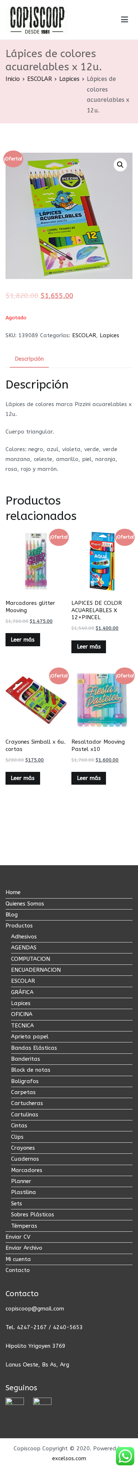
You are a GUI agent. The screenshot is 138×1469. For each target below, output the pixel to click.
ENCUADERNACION (36, 970)
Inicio (13, 78)
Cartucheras (27, 1103)
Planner (21, 1181)
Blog (12, 914)
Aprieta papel (30, 1036)
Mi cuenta (18, 1259)
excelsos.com (69, 1458)
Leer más (23, 639)
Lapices (69, 78)
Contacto (18, 1270)
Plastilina (23, 1192)
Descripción (29, 359)
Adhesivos (24, 936)
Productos (19, 925)
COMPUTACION (30, 959)
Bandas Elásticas (34, 1048)
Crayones (23, 1148)
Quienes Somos (25, 903)
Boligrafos (25, 1081)
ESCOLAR (39, 78)
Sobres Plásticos (32, 1214)
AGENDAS (23, 947)
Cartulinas (24, 1114)
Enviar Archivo (24, 1248)
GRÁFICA (22, 992)
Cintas (19, 1125)
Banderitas (25, 1059)
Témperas (24, 1226)
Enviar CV (18, 1237)
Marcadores (26, 1170)
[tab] (29, 360)
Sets (16, 1203)
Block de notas (30, 1070)
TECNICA (22, 1025)
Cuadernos (25, 1159)
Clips (17, 1137)
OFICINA (21, 1014)
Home (13, 892)
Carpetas (23, 1092)
